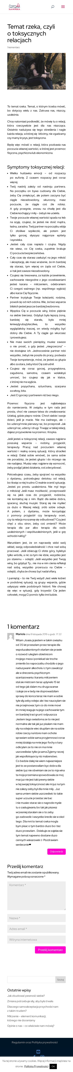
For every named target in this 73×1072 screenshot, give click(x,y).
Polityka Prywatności (36, 1066)
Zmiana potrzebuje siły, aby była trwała (30, 1001)
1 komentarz (13, 47)
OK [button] (53, 1066)
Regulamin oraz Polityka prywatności (35, 1042)
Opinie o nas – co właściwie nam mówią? (30, 1026)
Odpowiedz (56, 851)
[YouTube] (38, 1052)
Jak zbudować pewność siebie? (26, 996)
